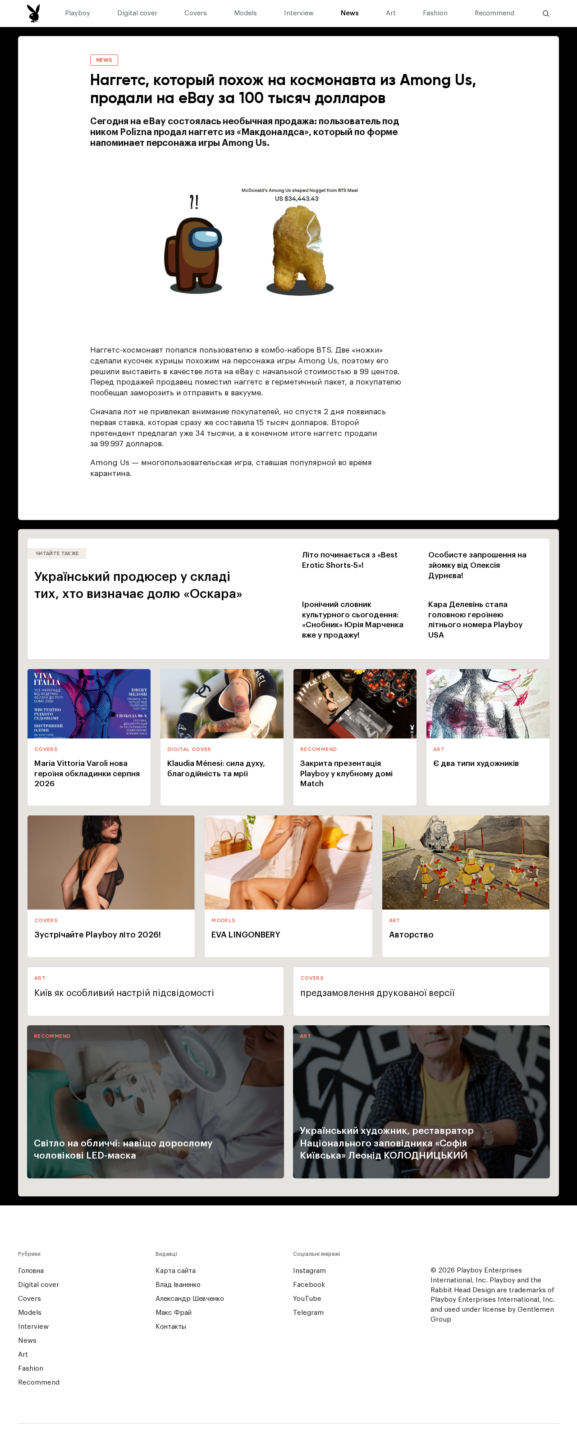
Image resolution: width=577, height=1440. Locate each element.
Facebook (309, 1285)
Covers (195, 13)
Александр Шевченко (190, 1298)
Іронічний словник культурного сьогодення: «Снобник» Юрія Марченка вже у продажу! (352, 620)
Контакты (171, 1326)
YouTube (307, 1298)
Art (391, 13)
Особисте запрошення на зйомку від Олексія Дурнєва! (477, 565)
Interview (299, 13)
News (350, 13)
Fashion (435, 13)
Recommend (494, 13)
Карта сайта (176, 1271)
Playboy (77, 13)
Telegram (308, 1312)
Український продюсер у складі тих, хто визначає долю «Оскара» (138, 585)
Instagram (309, 1271)
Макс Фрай (174, 1312)
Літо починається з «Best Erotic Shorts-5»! (350, 560)
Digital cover (137, 13)
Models (245, 13)
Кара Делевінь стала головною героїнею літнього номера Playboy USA (475, 620)
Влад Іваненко (178, 1285)
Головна (31, 1271)
